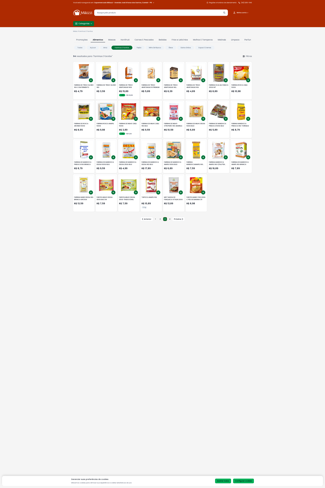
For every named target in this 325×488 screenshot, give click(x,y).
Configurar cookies (243, 481)
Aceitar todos (223, 481)
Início (75, 31)
